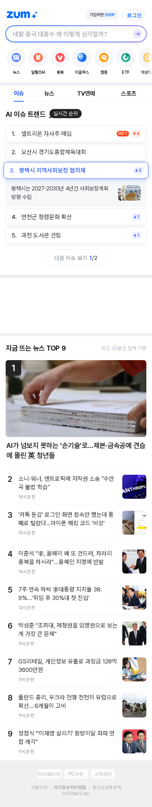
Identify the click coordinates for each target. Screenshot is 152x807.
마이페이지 (49, 774)
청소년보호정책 (106, 787)
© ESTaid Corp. (76, 793)
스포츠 (128, 93)
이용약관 (39, 787)
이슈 (19, 93)
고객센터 (103, 774)
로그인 (134, 15)
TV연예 (86, 93)
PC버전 (76, 774)
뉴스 (49, 93)
